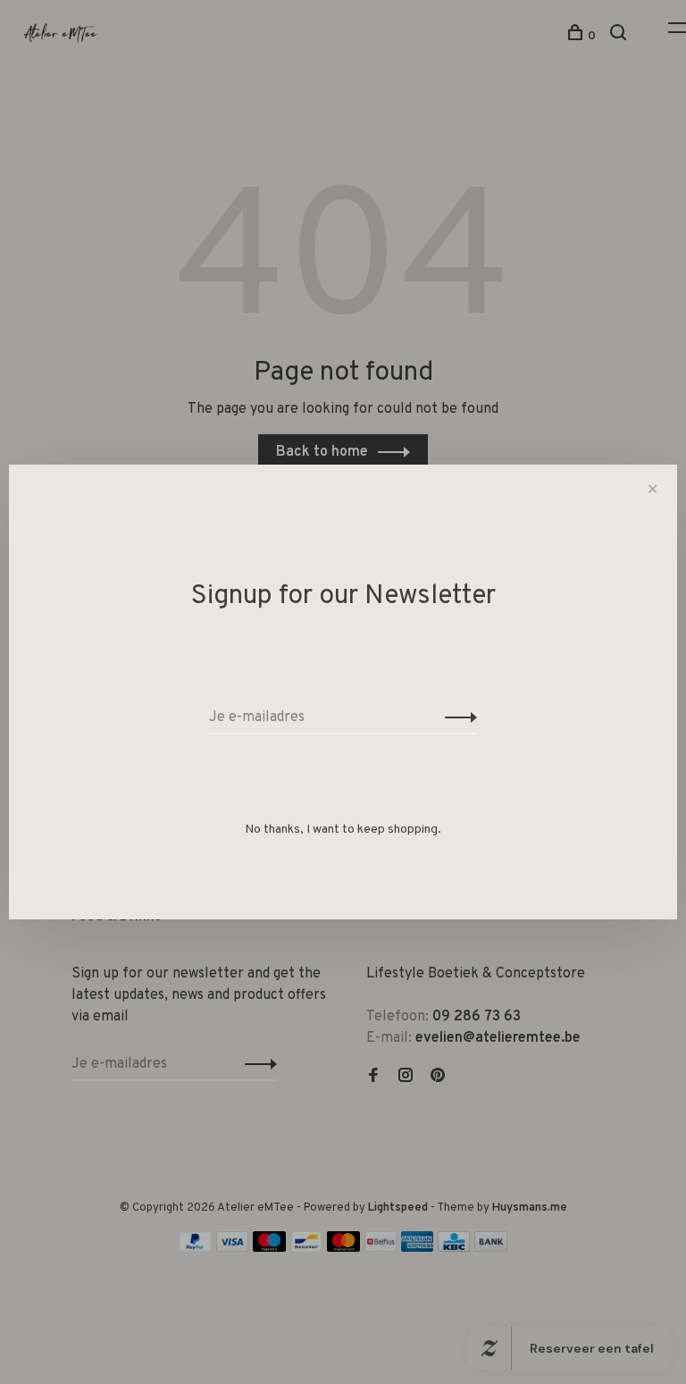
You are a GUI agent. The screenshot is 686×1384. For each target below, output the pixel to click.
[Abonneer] (456, 717)
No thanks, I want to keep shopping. (343, 829)
